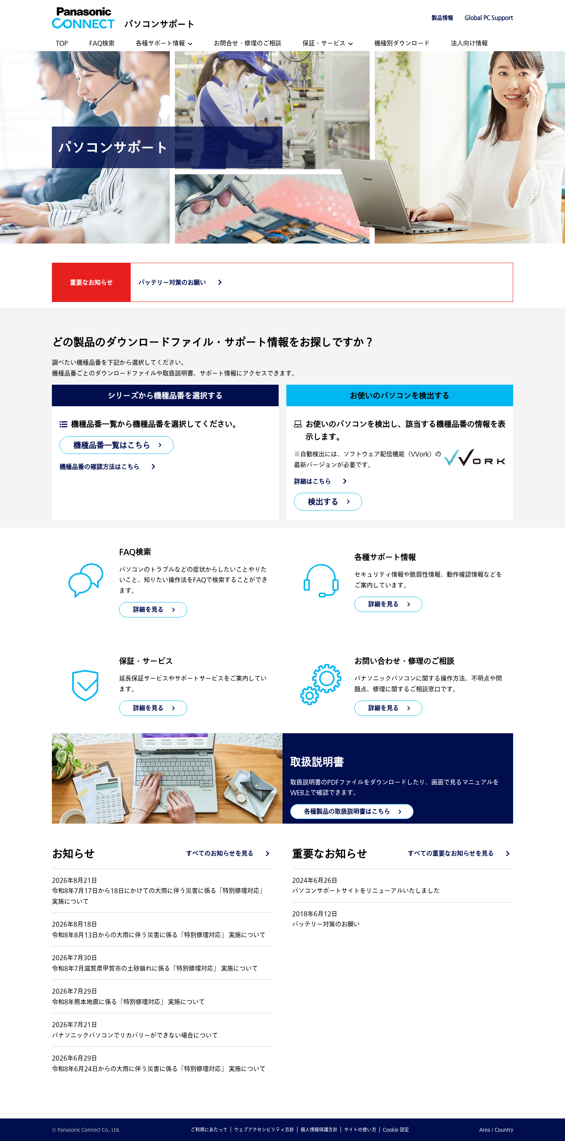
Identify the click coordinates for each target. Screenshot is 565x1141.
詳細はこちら (312, 481)
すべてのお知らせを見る (220, 853)
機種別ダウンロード (402, 43)
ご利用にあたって (209, 1129)
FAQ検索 (102, 43)
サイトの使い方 (360, 1129)
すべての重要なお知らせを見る (451, 853)
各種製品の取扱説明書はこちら (347, 811)
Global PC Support (489, 17)
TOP (62, 43)
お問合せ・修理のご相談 (247, 43)
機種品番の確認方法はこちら (100, 467)
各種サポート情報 (160, 43)
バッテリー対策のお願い (172, 282)
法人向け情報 (469, 43)
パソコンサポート (159, 24)
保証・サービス (324, 43)
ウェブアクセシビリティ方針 (264, 1129)
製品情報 (442, 17)
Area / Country (496, 1129)
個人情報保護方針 (319, 1129)
